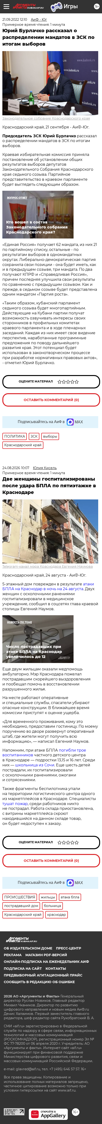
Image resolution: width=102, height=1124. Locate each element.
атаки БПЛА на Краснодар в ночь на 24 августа (48, 586)
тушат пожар (15, 803)
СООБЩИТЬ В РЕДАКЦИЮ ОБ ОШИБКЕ (39, 982)
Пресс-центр (68, 948)
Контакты (56, 968)
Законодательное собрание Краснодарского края (46, 118)
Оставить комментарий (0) (51, 400)
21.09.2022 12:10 (14, 19)
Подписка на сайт (23, 968)
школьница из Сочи (34, 765)
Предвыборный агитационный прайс (43, 975)
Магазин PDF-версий (46, 955)
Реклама (13, 955)
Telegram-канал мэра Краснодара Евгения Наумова (47, 566)
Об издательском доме (28, 948)
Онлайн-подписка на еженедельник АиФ (46, 962)
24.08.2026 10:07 (15, 468)
